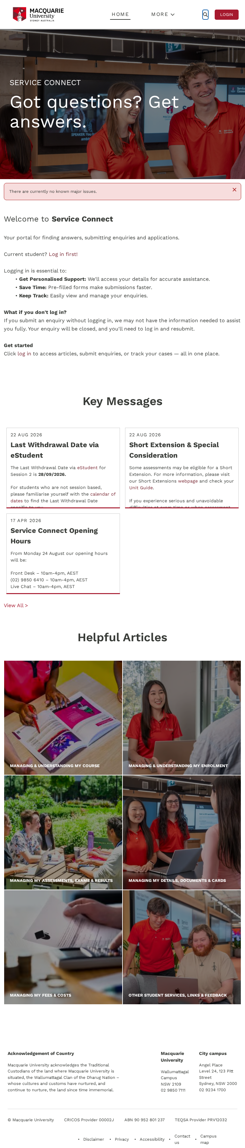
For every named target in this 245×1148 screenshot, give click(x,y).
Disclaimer (93, 1139)
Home (120, 14)
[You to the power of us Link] (191, 1023)
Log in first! (63, 254)
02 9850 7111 (173, 1090)
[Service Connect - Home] (38, 14)
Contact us (182, 1139)
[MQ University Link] (39, 1026)
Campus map (208, 1139)
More (159, 14)
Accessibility (152, 1139)
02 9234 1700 (212, 1089)
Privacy (122, 1139)
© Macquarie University (31, 1119)
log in (24, 354)
